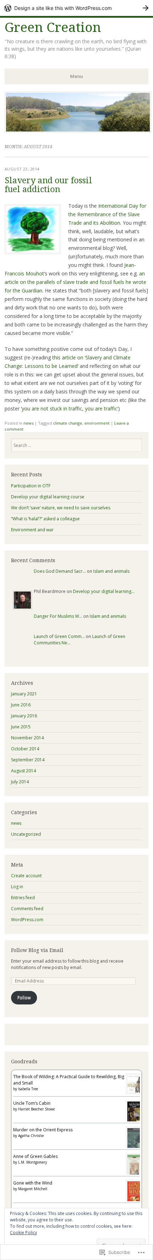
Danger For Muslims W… (58, 616)
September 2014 (27, 760)
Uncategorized (26, 834)
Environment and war (32, 530)
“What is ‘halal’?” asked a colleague (45, 519)
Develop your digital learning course (47, 497)
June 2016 (21, 705)
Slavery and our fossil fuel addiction (48, 185)
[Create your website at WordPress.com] (76, 8)
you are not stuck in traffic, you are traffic (69, 408)
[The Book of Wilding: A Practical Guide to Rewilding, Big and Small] (134, 1093)
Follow (24, 998)
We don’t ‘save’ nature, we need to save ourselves (60, 508)
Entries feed (23, 898)
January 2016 (24, 716)
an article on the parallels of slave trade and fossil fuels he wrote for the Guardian (75, 282)
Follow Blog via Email (37, 950)
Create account (26, 876)
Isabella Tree (28, 1088)
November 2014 (27, 738)
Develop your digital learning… (103, 591)
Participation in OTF (31, 486)
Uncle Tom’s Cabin (32, 1103)
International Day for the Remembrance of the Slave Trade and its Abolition (107, 214)
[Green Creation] (78, 131)
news (28, 423)
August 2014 (23, 771)
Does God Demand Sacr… (60, 571)
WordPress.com (27, 920)
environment (97, 423)
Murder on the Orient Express (43, 1130)
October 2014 (25, 749)
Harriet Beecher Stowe (36, 1109)
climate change (67, 423)
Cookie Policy (23, 1233)
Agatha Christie (31, 1135)
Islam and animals (111, 571)
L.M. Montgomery (32, 1162)
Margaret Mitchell (32, 1188)
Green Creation (53, 27)
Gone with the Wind (32, 1183)
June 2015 (21, 727)
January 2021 (24, 694)
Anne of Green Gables (35, 1156)
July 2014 (20, 782)
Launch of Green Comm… (59, 636)
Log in (17, 887)
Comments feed (27, 909)
